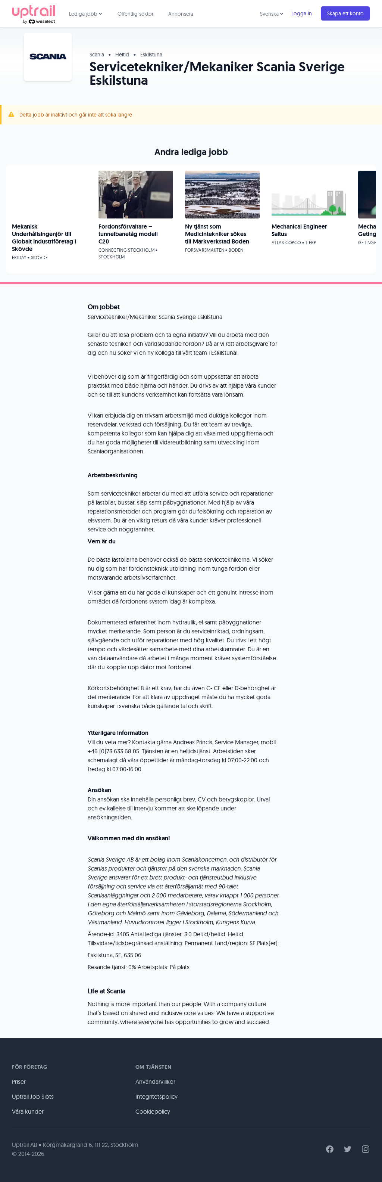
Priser (19, 1081)
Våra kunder (28, 1111)
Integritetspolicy (156, 1096)
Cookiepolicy (152, 1111)
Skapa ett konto (345, 13)
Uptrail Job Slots (33, 1096)
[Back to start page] (33, 13)
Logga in (301, 13)
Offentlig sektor (135, 13)
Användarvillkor (155, 1081)
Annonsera (180, 13)
